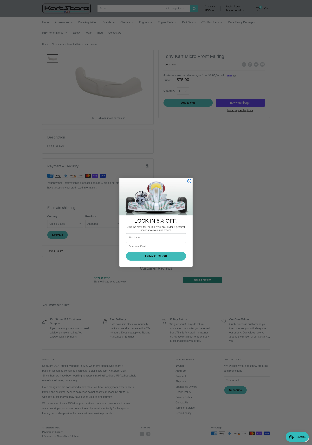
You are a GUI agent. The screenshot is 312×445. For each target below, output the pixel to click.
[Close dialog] (189, 181)
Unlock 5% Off (156, 256)
